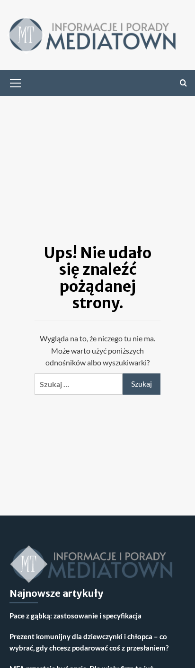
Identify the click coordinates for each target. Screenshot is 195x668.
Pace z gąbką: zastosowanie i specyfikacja (75, 615)
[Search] (183, 83)
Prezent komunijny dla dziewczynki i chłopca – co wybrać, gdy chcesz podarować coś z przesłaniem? (88, 642)
